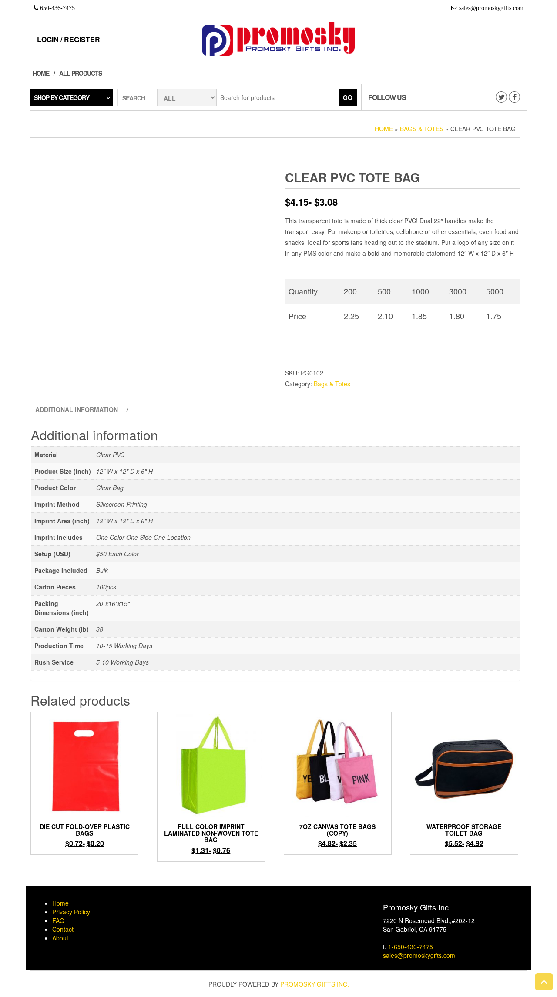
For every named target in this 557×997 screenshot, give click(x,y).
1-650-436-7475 (410, 946)
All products (80, 73)
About (60, 937)
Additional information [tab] (76, 409)
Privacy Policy (71, 911)
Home (41, 73)
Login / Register (68, 39)
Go (347, 97)
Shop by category (61, 97)
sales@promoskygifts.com (419, 955)
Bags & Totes (421, 128)
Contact (63, 929)
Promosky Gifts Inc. (314, 984)
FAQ (58, 920)
